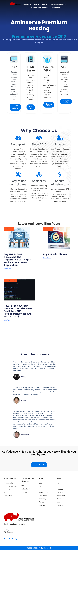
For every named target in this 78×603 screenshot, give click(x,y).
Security (26, 5)
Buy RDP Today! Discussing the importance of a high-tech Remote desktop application (17, 260)
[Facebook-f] (5, 539)
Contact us (55, 8)
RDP (35, 5)
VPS (43, 5)
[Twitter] (12, 539)
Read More (7, 268)
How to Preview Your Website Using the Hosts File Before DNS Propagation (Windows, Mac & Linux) (18, 311)
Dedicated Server (57, 5)
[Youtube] (9, 539)
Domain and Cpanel (39, 8)
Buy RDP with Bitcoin (55, 254)
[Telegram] (16, 539)
